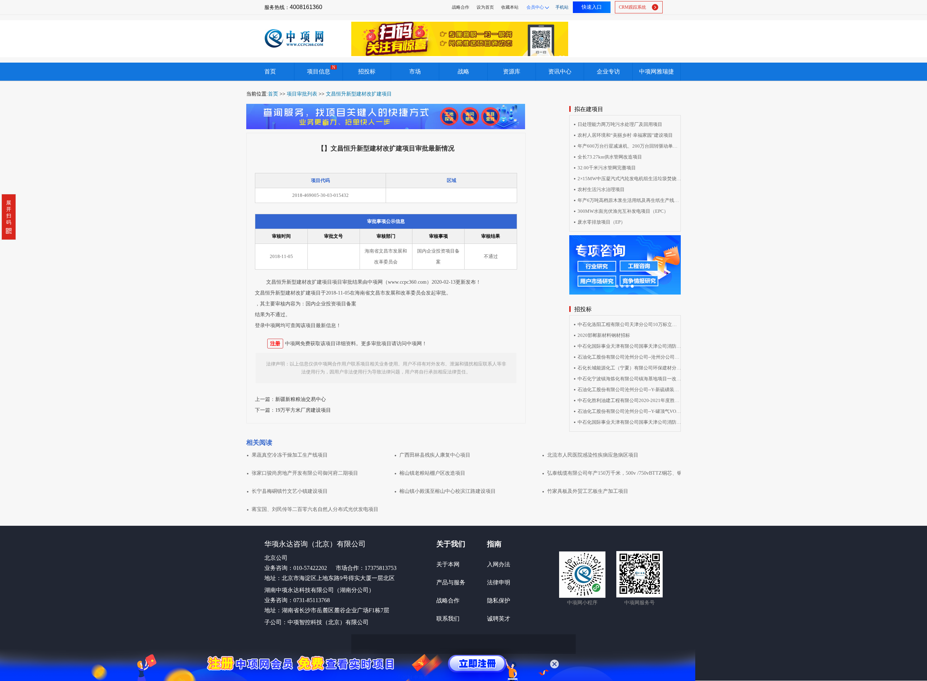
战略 (463, 71)
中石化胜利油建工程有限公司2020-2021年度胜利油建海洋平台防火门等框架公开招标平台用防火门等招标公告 (629, 400)
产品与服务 (450, 582)
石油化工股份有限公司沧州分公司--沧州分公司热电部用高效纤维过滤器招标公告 (629, 357)
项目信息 (321, 70)
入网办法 (498, 564)
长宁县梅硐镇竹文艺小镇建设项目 (290, 491)
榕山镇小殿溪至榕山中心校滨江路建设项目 (447, 491)
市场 (415, 71)
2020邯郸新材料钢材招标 (604, 335)
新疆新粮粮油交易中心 (300, 399)
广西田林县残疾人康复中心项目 (434, 455)
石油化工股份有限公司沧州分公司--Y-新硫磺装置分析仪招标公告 (629, 389)
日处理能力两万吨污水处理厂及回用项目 (620, 124)
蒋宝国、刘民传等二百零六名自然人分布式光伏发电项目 (315, 509)
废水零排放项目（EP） (601, 222)
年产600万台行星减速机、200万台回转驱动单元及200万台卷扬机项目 (629, 146)
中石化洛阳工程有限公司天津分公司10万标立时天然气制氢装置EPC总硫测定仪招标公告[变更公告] (629, 324)
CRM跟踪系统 (632, 7)
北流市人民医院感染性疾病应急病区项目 (592, 455)
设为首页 (485, 7)
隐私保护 (498, 600)
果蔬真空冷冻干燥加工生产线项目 (290, 455)
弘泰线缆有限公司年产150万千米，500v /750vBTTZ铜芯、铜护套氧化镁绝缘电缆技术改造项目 (614, 473)
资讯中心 (559, 71)
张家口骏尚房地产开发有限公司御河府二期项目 (305, 473)
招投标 (367, 71)
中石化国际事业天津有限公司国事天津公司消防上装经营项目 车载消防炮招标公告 (629, 422)
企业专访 (608, 71)
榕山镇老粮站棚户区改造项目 (432, 473)
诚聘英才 (498, 619)
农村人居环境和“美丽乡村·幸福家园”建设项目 (625, 135)
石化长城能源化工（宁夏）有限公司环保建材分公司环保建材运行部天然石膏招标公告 (629, 368)
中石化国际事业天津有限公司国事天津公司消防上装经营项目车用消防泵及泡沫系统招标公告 (629, 346)
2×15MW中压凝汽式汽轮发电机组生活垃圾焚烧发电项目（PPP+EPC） (629, 178)
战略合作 (460, 7)
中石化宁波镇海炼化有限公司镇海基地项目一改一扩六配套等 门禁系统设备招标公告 (629, 378)
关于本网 (448, 564)
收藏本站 (510, 7)
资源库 (511, 71)
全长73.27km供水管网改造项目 (610, 157)
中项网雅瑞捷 (656, 71)
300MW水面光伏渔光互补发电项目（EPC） (623, 211)
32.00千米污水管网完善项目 (607, 167)
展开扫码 (8, 212)
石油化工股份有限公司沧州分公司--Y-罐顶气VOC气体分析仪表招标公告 (629, 411)
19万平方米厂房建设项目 (303, 410)
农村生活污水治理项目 (601, 189)
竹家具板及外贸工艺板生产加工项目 (587, 491)
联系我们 (448, 619)
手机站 (562, 7)
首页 (270, 71)
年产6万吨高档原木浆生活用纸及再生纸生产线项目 (629, 200)
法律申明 (498, 582)
